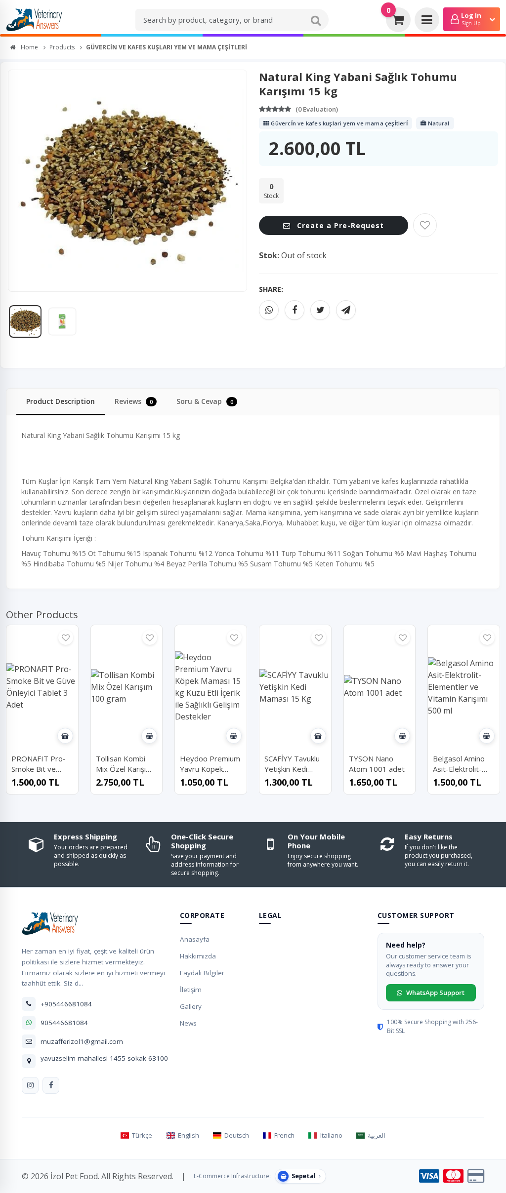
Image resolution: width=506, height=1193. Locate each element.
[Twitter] (320, 310)
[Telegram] (346, 310)
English (188, 1135)
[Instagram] (30, 1085)
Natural (438, 123)
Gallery (191, 1006)
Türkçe (142, 1135)
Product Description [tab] (60, 401)
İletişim (191, 989)
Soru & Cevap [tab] (204, 401)
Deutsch (236, 1135)
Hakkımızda (198, 956)
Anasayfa (195, 939)
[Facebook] (294, 310)
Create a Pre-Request (339, 225)
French (284, 1135)
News (188, 1023)
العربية (376, 1135)
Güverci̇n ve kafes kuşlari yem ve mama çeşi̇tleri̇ (338, 123)
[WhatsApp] (269, 310)
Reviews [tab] (134, 401)
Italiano (331, 1135)
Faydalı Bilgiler (202, 972)
